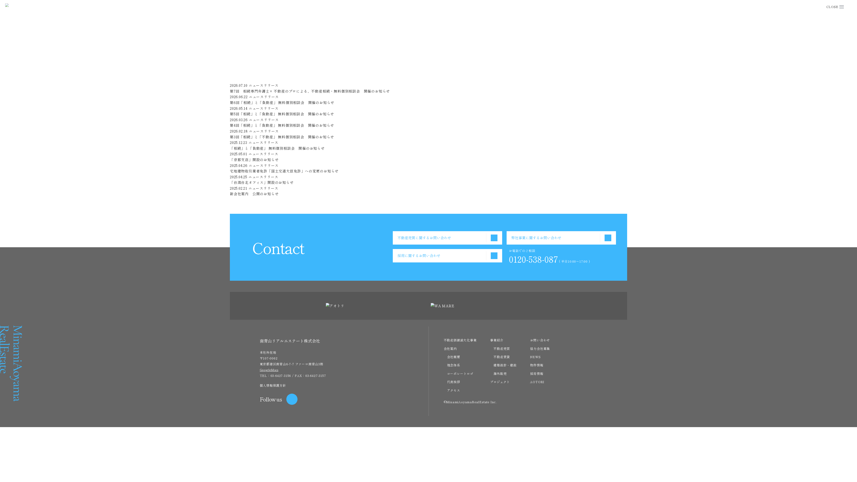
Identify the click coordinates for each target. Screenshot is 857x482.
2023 (286, 79)
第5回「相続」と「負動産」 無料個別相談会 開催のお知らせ (282, 113)
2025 (268, 79)
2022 (295, 79)
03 (250, 199)
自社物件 (317, 73)
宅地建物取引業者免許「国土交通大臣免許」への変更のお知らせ (284, 171)
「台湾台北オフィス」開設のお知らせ (262, 182)
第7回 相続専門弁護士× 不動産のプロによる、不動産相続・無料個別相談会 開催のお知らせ (310, 91)
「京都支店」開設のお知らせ (254, 159)
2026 (259, 79)
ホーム (542, 46)
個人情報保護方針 (273, 385)
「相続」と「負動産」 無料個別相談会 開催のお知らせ (277, 148)
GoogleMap (269, 369)
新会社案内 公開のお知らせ (254, 193)
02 (245, 199)
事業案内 (301, 73)
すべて (256, 73)
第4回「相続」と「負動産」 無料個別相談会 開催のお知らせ (282, 125)
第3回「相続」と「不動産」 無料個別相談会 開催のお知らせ (282, 136)
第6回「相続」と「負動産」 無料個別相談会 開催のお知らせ (282, 102)
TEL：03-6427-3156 (275, 375)
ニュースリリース (278, 73)
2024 (277, 79)
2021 (304, 79)
